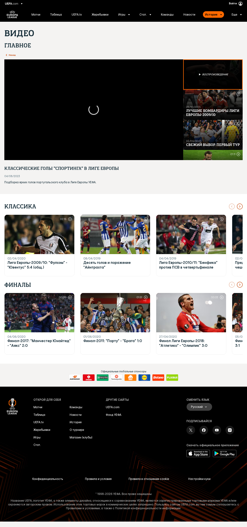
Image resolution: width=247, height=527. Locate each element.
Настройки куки (199, 478)
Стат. (37, 444)
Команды (76, 407)
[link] (36, 14)
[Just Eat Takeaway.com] (130, 377)
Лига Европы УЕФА (12, 14)
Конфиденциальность (47, 478)
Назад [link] (12, 55)
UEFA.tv (38, 422)
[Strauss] (89, 377)
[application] (93, 109)
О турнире (77, 429)
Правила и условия (98, 478)
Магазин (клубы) (81, 437)
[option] (213, 74)
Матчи (37, 407)
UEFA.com (113, 407)
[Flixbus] (172, 377)
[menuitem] (36, 14)
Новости (76, 414)
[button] (124, 14)
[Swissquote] (116, 377)
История (76, 422)
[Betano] (158, 377)
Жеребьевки (41, 429)
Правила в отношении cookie (149, 478)
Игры (37, 437)
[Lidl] (144, 377)
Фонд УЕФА (113, 414)
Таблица (39, 414)
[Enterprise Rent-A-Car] (102, 377)
